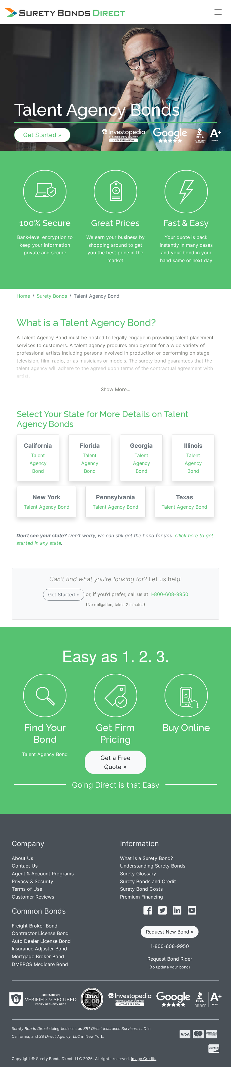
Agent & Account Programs (43, 874)
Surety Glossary (138, 874)
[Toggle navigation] (218, 12)
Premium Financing (141, 897)
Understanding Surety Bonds (152, 866)
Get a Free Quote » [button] (115, 762)
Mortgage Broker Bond (38, 956)
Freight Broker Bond (34, 926)
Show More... (115, 389)
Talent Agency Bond (38, 458)
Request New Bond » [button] (169, 932)
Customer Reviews (33, 897)
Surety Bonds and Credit (148, 881)
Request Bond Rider (169, 959)
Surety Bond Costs (141, 889)
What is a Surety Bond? (146, 858)
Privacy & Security (32, 881)
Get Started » (42, 135)
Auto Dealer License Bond (41, 941)
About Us (22, 858)
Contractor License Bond (40, 933)
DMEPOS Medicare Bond (40, 964)
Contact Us (25, 866)
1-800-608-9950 (169, 594)
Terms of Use (27, 889)
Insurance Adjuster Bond (39, 949)
